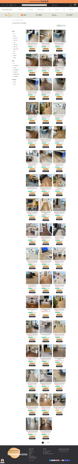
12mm (15, 82)
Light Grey (15, 44)
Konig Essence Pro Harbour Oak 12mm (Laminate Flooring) (59, 261)
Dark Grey (15, 38)
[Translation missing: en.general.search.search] (46, 5)
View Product (32, 48)
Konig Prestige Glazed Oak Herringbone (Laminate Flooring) (59, 67)
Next (48, 442)
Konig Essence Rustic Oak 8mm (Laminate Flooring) (59, 164)
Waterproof (16, 65)
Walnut (15, 55)
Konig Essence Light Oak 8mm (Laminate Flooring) (32, 285)
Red (14, 53)
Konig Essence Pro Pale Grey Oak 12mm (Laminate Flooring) (32, 383)
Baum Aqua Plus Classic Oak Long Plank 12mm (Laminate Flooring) (32, 407)
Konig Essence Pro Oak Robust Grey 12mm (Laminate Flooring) (59, 309)
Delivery (30, 452)
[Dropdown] (22, 9)
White (15, 57)
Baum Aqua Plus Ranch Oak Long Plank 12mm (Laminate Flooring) (32, 334)
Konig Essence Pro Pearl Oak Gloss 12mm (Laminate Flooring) (45, 334)
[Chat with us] (2, 460)
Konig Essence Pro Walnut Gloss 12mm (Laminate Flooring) (32, 309)
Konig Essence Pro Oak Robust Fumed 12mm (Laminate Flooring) (32, 140)
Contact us (7, 5)
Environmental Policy (33, 457)
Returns (30, 453)
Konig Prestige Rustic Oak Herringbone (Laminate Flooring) (32, 188)
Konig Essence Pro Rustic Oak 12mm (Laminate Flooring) (32, 92)
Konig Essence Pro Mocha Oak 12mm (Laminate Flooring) (46, 92)
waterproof (16, 76)
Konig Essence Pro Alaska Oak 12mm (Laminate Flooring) (59, 237)
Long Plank (16, 72)
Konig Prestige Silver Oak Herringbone (59, 188)
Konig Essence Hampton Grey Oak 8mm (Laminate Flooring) (59, 116)
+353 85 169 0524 (48, 451)
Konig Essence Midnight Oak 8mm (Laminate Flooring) (32, 358)
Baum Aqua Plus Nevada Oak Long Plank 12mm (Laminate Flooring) (59, 407)
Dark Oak (15, 40)
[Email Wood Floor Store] (33, 460)
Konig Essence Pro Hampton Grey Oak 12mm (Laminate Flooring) (32, 261)
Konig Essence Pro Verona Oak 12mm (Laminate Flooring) (46, 285)
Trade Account (31, 451)
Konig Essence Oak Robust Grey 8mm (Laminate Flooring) (45, 116)
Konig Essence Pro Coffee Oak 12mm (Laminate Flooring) (46, 407)
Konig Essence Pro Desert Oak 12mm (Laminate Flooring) (32, 116)
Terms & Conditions (32, 458)
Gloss (15, 67)
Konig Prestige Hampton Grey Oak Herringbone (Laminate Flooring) (46, 383)
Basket (75, 5)
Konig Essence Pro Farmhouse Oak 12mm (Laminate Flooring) (46, 164)
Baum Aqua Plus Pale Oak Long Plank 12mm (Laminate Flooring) (45, 358)
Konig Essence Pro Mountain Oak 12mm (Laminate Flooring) (32, 237)
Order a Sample (32, 50)
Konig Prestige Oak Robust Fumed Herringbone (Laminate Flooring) (45, 188)
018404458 (46, 452)
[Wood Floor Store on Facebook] (30, 460)
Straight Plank (16, 74)
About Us (30, 450)
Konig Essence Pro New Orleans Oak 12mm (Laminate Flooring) (46, 140)
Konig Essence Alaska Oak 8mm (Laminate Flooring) (32, 164)
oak (14, 51)
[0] (75, 4)
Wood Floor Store (65, 451)
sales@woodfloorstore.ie (49, 453)
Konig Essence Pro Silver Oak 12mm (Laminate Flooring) (59, 140)
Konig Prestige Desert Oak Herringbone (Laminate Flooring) (32, 43)
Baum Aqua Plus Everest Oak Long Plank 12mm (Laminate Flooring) (32, 431)
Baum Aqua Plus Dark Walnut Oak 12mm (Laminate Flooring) (45, 431)
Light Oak (15, 46)
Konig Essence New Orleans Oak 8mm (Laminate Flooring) (59, 43)
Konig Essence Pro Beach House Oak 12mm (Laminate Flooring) (59, 334)
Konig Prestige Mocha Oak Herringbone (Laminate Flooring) (45, 237)
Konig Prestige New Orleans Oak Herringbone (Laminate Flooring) (45, 261)
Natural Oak (16, 49)
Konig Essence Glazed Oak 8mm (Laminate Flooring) (59, 92)
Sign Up (24, 454)
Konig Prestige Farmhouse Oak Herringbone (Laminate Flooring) (59, 212)
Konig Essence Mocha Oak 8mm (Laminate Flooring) (45, 67)
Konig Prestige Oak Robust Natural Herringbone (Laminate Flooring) (46, 309)
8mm (15, 84)
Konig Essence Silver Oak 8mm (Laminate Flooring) (46, 43)
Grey (14, 42)
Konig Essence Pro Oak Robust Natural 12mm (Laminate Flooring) (32, 212)
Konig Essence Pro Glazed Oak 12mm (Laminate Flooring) (59, 285)
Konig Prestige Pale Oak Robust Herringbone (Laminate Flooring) (59, 383)
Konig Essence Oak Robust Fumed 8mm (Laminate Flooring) (32, 67)
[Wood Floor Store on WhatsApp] (29, 460)
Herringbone (16, 69)
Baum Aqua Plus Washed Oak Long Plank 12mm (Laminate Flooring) (59, 359)
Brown (15, 35)
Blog (30, 454)
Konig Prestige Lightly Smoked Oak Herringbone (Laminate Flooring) (46, 212)
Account (70, 5)
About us (2, 5)
